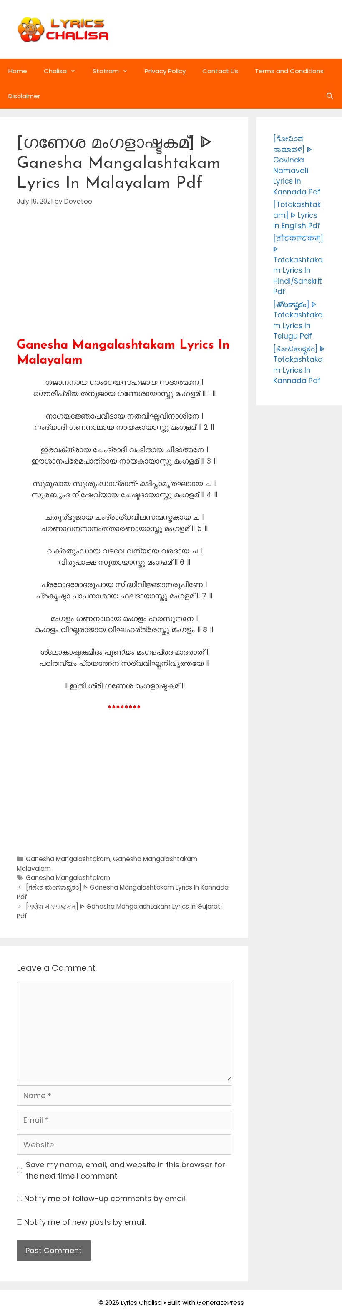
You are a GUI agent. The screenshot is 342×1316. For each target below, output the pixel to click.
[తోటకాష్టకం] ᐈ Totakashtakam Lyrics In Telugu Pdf (298, 320)
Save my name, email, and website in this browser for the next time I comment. (125, 1170)
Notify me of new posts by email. (85, 1222)
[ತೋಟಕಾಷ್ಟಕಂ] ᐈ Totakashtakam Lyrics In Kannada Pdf (299, 365)
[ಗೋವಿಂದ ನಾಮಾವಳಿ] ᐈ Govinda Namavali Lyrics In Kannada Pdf (297, 165)
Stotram (106, 71)
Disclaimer (24, 96)
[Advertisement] (124, 280)
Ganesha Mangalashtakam (68, 859)
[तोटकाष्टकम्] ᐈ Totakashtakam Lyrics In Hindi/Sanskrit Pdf (298, 265)
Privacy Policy (165, 71)
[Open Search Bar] (329, 96)
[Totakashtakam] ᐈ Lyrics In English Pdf (297, 215)
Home (17, 71)
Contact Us (220, 71)
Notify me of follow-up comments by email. (105, 1198)
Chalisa (55, 71)
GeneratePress (220, 1302)
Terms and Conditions (289, 71)
